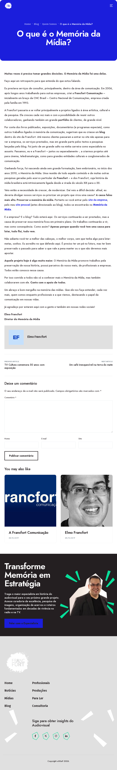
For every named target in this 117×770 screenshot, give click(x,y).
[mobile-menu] (109, 5)
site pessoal (23, 204)
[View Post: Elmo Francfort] (87, 501)
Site (80, 438)
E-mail (43, 438)
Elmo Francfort (37, 337)
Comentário (10, 397)
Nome (7, 438)
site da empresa (97, 200)
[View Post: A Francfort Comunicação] (30, 501)
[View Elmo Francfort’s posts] (16, 337)
